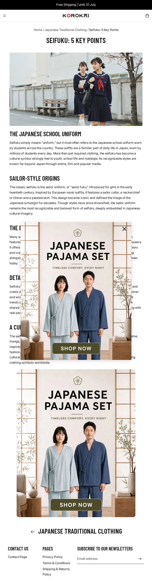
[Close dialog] (124, 228)
